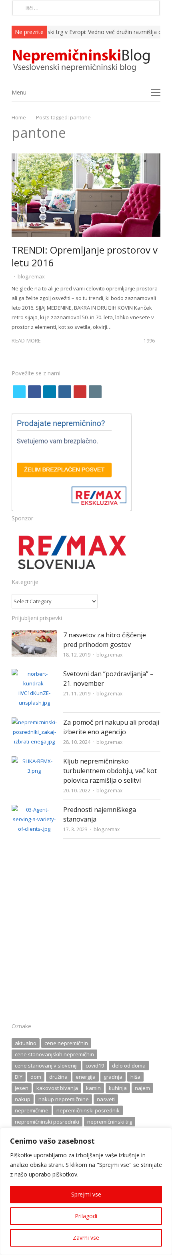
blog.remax (31, 276)
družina (58, 1076)
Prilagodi (86, 1216)
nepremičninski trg (109, 1121)
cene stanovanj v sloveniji (46, 1065)
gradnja (113, 1076)
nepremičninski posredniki (47, 1121)
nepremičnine (31, 1110)
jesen (21, 1088)
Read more (26, 340)
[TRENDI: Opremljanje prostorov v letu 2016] (86, 158)
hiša (135, 1076)
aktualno (25, 1043)
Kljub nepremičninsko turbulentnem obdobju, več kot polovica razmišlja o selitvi (110, 771)
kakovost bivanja (57, 1088)
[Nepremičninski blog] (86, 60)
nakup (22, 1099)
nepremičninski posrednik (88, 1110)
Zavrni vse (86, 1237)
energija (86, 1076)
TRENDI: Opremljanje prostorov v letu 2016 (85, 256)
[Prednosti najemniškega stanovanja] (34, 809)
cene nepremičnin (66, 1043)
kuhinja (118, 1088)
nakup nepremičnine (63, 1099)
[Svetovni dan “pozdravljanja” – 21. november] (34, 673)
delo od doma (129, 1065)
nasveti (106, 1099)
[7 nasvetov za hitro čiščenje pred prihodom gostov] (34, 635)
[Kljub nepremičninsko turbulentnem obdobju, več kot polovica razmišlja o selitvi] (34, 761)
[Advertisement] (86, 933)
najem (142, 1088)
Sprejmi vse (86, 1194)
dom (35, 1076)
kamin (93, 1088)
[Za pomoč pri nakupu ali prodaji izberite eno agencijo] (34, 722)
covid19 (95, 1065)
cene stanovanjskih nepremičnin (54, 1054)
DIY (18, 1076)
